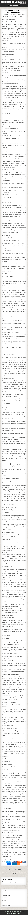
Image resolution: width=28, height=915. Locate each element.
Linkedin (14, 863)
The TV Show (5, 898)
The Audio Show (6, 895)
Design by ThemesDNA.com (14, 913)
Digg (10, 863)
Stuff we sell (5, 903)
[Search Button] (19, 5)
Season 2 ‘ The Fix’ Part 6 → (14, 869)
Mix (19, 863)
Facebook (14, 861)
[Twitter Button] (8, 5)
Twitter (9, 861)
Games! (4, 900)
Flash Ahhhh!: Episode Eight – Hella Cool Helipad (14, 12)
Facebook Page (6, 905)
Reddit (20, 861)
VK (24, 861)
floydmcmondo (6, 14)
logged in (11, 882)
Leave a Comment (22, 14)
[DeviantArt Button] (15, 5)
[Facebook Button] (11, 5)
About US (4, 890)
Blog (3, 893)
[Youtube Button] (13, 5)
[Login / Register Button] (17, 5)
